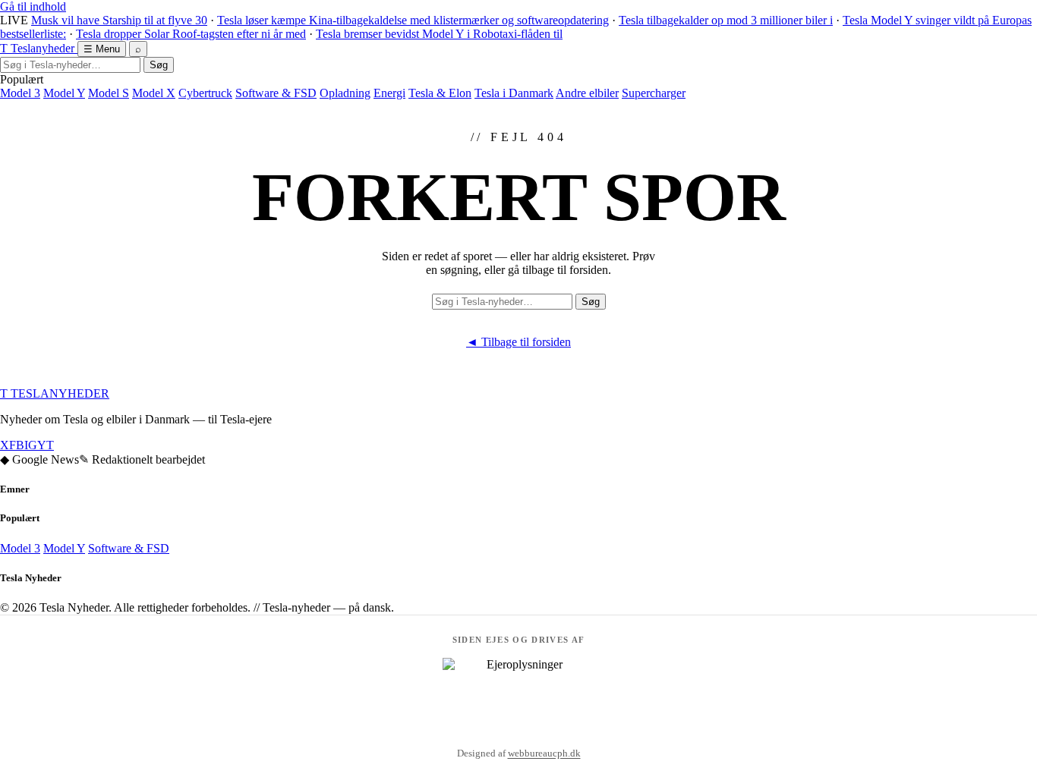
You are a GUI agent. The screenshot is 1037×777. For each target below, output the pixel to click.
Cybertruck (205, 93)
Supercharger (654, 93)
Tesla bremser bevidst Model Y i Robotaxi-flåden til (439, 33)
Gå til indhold (33, 6)
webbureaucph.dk (544, 753)
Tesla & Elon (439, 93)
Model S (108, 93)
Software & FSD (276, 93)
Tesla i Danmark (513, 93)
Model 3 (20, 93)
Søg (159, 65)
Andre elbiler (587, 93)
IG (30, 445)
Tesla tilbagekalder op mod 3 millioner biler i (726, 20)
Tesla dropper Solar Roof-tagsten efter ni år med (191, 33)
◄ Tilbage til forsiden (518, 341)
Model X (153, 93)
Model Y (64, 93)
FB (16, 445)
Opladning (345, 93)
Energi (389, 93)
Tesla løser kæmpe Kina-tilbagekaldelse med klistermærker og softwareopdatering (413, 20)
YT (45, 445)
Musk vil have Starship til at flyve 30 (119, 20)
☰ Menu (102, 49)
